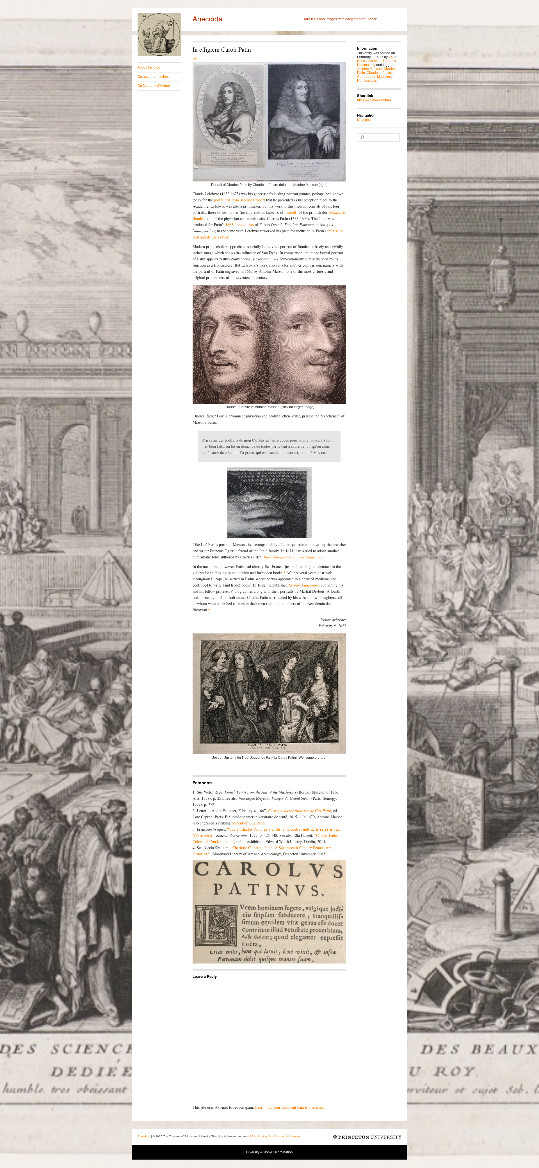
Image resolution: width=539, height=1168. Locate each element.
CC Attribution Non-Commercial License (274, 1136)
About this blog (149, 67)
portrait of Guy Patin (248, 823)
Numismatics (367, 81)
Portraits (389, 61)
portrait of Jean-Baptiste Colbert (239, 200)
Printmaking (366, 65)
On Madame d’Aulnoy (154, 86)
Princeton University (367, 1137)
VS (195, 59)
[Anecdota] (159, 55)
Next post (364, 120)
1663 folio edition (239, 224)
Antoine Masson (369, 69)
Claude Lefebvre (379, 73)
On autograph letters (153, 77)
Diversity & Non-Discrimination (269, 1152)
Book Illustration (369, 61)
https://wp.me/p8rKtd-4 (374, 100)
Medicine (384, 77)
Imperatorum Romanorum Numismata (293, 557)
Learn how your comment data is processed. (290, 1107)
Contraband (366, 77)
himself (290, 212)
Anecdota (208, 18)
